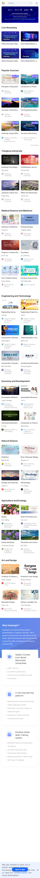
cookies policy (21, 873)
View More (34, 145)
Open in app (20, 869)
